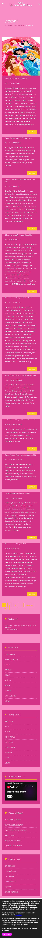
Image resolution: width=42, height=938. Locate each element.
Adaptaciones (10, 866)
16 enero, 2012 (15, 143)
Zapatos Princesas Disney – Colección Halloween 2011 (20, 375)
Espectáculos (11, 871)
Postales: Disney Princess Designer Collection (17, 493)
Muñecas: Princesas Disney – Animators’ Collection (19, 298)
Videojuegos (11, 882)
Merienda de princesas (13, 840)
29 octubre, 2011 (16, 240)
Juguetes (8, 670)
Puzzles (8, 691)
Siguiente (29, 605)
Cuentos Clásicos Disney (14, 825)
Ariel (6, 83)
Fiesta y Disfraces (11, 659)
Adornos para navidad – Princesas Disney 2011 (18, 235)
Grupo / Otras (10, 747)
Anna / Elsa (9, 721)
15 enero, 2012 (15, 186)
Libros (7, 675)
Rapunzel (8, 752)
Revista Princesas (11, 892)
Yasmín (7, 763)
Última (6, 608)
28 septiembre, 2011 (17, 380)
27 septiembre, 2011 (17, 424)
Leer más (32, 132)
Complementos (10, 654)
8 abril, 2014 (15, 83)
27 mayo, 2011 (15, 548)
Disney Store (19, 25)
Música (7, 685)
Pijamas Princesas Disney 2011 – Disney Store (18, 138)
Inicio (10, 25)
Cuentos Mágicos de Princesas (16, 830)
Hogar (7, 665)
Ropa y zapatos (10, 696)
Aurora (7, 732)
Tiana (7, 758)
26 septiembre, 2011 (17, 460)
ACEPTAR (7, 934)
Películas (10, 876)
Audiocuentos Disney (12, 820)
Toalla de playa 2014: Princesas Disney (16, 78)
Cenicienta (9, 742)
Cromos (8, 887)
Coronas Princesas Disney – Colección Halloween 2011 (20, 455)
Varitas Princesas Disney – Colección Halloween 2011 (20, 420)
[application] (21, 791)
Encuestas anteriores (11, 629)
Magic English (10, 835)
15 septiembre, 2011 (17, 498)
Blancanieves (10, 737)
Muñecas (8, 680)
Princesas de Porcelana (13, 846)
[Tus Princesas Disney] (21, 4)
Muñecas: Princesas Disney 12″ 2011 (15, 544)
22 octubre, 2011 (16, 302)
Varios (7, 701)
